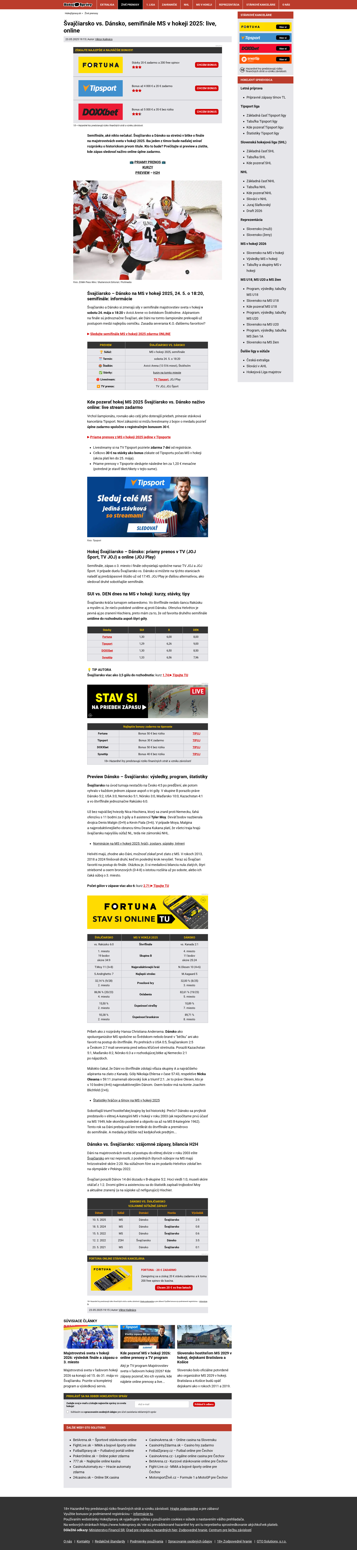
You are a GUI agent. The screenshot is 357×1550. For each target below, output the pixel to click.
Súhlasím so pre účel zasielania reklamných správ (113, 1412)
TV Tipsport (161, 379)
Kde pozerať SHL (259, 163)
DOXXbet (107, 650)
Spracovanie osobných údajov (190, 1541)
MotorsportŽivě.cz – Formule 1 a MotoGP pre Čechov (188, 1477)
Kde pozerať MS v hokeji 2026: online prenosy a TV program (145, 1355)
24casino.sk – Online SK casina (96, 1477)
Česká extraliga (258, 360)
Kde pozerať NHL (259, 193)
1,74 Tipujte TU (175, 675)
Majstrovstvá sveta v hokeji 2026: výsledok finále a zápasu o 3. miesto (91, 1357)
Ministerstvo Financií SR (107, 1530)
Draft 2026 (254, 211)
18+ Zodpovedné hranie (234, 1541)
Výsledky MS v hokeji (262, 259)
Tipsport (107, 643)
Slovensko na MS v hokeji (265, 253)
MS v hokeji (204, 4)
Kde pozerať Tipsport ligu (265, 127)
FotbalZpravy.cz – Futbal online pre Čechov (181, 1451)
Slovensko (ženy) (259, 235)
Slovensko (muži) (259, 229)
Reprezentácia (229, 4)
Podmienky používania (146, 1541)
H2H (156, 173)
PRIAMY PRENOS (147, 162)
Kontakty (83, 1541)
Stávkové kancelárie (260, 4)
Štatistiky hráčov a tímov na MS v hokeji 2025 (126, 1100)
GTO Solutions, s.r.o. (272, 1541)
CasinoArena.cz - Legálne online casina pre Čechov (186, 1456)
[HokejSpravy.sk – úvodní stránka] (78, 4)
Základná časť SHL (260, 151)
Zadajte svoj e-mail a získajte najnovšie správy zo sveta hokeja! (96, 1405)
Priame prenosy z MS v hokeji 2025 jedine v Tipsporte (130, 437)
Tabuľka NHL (256, 187)
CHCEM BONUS (207, 65)
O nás (286, 4)
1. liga (150, 4)
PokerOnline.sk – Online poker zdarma (101, 1456)
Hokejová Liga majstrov (264, 372)
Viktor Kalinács (103, 39)
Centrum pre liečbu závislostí (230, 1530)
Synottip (107, 657)
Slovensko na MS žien (263, 342)
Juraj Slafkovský (259, 205)
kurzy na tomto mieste (167, 372)
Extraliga (107, 4)
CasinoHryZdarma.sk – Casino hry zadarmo (181, 1445)
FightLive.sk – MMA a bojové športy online (104, 1445)
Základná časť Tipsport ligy (266, 115)
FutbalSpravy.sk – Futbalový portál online (103, 1451)
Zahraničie (169, 4)
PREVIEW (142, 173)
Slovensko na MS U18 (263, 301)
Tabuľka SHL (256, 157)
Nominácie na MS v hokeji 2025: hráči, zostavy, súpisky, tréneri (139, 843)
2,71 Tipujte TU (156, 886)
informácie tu (143, 1514)
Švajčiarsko (95, 1158)
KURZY (147, 167)
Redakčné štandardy (110, 1541)
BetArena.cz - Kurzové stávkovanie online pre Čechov (188, 1461)
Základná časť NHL (261, 181)
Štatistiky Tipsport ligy (263, 133)
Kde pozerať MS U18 (262, 306)
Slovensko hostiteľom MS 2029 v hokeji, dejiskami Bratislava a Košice (204, 1357)
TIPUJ (196, 740)
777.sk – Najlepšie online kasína (96, 1461)
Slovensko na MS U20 (263, 324)
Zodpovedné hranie (193, 1530)
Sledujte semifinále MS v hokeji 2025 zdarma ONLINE (130, 334)
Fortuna (107, 637)
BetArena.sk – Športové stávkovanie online (105, 1440)
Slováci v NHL (257, 199)
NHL (186, 4)
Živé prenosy (130, 4)
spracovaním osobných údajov (100, 1412)
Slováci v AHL (257, 366)
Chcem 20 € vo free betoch (174, 1287)
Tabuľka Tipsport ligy (262, 121)
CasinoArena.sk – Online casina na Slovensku (182, 1440)
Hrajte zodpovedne (147, 1301)
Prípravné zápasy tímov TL (266, 97)
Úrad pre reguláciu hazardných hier (151, 1530)
